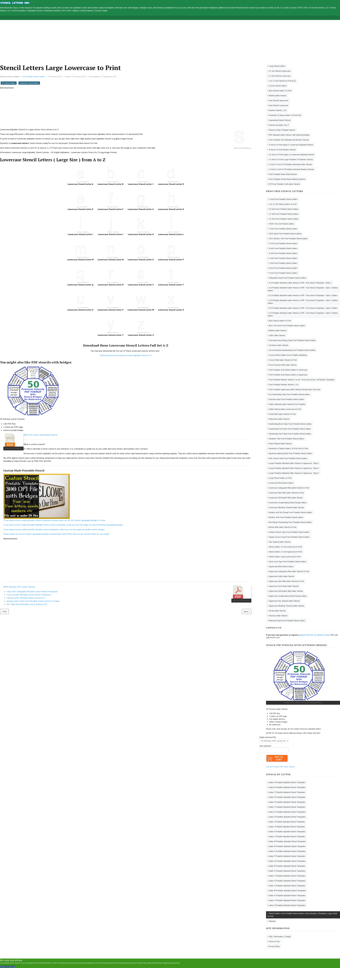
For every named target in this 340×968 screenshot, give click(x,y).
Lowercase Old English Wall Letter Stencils (286, 497)
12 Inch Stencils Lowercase (279, 76)
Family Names (86, 10)
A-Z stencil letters (8, 83)
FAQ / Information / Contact (280, 936)
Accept (12, 967)
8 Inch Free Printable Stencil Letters (283, 268)
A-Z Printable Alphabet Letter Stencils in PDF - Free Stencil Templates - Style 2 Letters (303, 295)
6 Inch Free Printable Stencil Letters (283, 258)
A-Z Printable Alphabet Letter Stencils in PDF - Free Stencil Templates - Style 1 (300, 283)
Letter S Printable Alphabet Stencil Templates (287, 871)
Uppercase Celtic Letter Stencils (281, 576)
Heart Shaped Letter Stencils (280, 443)
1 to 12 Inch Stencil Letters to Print (283, 204)
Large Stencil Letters (277, 66)
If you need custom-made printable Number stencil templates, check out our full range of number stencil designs (54, 529)
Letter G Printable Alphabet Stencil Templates (287, 812)
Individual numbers (52, 10)
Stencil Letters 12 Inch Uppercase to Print (285, 552)
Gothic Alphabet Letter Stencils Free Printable (287, 404)
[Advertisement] (79, 38)
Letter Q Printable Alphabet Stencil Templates (287, 861)
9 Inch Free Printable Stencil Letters (283, 273)
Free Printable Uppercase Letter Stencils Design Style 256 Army (294, 389)
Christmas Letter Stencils (278, 345)
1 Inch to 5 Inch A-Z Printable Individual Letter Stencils (290, 164)
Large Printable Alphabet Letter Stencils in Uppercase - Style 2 (294, 468)
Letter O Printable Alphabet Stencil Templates (287, 851)
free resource (26, 7)
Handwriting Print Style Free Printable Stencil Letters (290, 429)
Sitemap (272, 921)
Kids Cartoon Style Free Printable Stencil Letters (288, 458)
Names (76, 10)
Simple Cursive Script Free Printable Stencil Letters (289, 537)
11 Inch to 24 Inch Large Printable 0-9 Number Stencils (291, 159)
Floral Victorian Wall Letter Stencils (283, 365)
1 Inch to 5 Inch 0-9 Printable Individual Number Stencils (291, 169)
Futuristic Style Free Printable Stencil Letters (286, 399)
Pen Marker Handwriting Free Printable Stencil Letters (290, 522)
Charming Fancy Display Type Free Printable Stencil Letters (292, 340)
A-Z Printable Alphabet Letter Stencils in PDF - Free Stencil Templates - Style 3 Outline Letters (303, 314)
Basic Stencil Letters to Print (280, 320)
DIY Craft (66, 10)
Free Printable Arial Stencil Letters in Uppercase (288, 375)
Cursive (293, 7)
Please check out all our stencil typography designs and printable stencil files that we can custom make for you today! (56, 534)
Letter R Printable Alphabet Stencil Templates (287, 866)
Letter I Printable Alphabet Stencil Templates (287, 822)
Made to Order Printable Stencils (282, 130)
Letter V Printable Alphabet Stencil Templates (287, 885)
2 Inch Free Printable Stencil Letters (283, 228)
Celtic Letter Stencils (277, 335)
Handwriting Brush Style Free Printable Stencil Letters (290, 424)
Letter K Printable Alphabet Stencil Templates (287, 831)
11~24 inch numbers (17, 10)
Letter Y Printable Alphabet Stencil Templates (287, 900)
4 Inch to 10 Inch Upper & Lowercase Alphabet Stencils (291, 145)
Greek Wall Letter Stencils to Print (282, 414)
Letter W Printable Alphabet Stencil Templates (287, 890)
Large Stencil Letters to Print (280, 478)
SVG (305, 7)
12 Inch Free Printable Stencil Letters (284, 219)
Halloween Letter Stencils (279, 419)
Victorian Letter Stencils (278, 615)
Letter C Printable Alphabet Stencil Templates (287, 792)
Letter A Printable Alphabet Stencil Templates (287, 782)
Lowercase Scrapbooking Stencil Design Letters (288, 502)
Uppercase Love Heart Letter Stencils (284, 586)
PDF (300, 7)
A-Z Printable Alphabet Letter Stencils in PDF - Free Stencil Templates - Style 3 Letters (303, 308)
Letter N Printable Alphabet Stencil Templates (287, 846)
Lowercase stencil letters (29, 83)
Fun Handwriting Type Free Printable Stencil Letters (289, 394)
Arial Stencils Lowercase (278, 105)
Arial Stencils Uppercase (278, 100)
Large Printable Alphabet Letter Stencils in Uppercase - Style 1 (294, 463)
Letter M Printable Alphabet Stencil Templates (287, 841)
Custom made (101, 10)
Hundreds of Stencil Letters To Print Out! (285, 115)
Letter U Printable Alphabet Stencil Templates (287, 881)
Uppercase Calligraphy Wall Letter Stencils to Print (289, 571)
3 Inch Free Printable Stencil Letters (283, 243)
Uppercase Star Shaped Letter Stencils (284, 601)
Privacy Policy (274, 946)
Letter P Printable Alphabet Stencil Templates (287, 856)
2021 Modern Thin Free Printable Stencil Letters (288, 238)
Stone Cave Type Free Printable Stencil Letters (287, 561)
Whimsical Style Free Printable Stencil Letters (287, 620)
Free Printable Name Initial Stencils (283, 174)
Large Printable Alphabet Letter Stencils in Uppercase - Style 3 (294, 473)
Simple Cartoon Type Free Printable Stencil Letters (289, 532)
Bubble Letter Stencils (277, 95)
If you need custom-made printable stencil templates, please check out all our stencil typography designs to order (54, 520)
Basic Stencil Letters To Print (280, 90)
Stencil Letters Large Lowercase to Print (285, 556)
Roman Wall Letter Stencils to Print (282, 527)
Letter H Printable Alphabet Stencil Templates (287, 817)
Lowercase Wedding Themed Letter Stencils (286, 507)
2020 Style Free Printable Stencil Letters (285, 233)
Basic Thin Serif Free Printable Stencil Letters (287, 325)
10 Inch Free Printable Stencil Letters (284, 209)
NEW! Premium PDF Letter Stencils (19, 586)
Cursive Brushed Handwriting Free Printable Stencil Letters (292, 350)
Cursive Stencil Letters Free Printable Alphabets (288, 355)
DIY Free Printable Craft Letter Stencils (284, 184)
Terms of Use (274, 941)
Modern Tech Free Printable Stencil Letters (286, 517)
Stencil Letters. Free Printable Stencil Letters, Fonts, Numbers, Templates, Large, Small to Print (302, 914)
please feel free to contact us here (314, 635)
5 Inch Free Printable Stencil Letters (283, 253)
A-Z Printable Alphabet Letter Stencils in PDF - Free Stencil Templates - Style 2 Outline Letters (303, 301)
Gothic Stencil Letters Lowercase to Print (285, 409)
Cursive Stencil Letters (278, 86)
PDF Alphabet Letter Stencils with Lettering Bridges (289, 135)
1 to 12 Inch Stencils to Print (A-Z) (282, 81)
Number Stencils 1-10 (277, 110)
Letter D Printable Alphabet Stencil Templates (287, 797)
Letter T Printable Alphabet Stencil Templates (287, 876)
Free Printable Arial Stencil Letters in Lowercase (288, 370)
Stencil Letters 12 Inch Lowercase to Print (285, 547)
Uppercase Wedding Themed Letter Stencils (286, 606)
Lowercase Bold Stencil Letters (281, 483)
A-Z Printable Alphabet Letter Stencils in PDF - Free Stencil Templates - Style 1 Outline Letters (303, 289)
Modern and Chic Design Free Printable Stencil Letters (290, 512)
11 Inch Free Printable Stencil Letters (284, 214)
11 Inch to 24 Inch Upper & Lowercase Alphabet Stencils (291, 154)
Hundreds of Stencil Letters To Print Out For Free (288, 448)
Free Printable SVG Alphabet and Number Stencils (289, 140)
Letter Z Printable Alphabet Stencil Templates (287, 905)
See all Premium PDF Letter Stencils (280, 766)
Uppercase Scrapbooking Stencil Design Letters (288, 596)
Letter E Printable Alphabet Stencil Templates (287, 802)
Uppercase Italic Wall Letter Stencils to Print (286, 581)
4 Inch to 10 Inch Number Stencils (282, 149)
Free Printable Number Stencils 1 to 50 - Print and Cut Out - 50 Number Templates (302, 379)
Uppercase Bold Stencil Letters (281, 566)
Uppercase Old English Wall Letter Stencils (286, 591)
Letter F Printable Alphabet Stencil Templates (287, 807)
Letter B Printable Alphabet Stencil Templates (287, 787)
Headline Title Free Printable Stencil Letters (286, 438)
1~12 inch (284, 7)
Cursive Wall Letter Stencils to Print (283, 360)
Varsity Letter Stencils (277, 611)
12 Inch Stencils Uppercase (280, 71)
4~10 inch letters (316, 7)
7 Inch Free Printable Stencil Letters (283, 263)
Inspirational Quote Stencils (280, 120)
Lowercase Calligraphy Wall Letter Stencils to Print (289, 488)
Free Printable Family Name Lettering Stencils (287, 179)
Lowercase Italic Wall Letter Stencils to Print (286, 493)
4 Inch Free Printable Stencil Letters (283, 248)
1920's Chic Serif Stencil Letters (281, 224)
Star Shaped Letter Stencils (280, 542)
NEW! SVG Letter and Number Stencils (41, 434)
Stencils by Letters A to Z (279, 125)
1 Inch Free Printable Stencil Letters (283, 199)
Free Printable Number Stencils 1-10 (283, 384)
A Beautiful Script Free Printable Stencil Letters (287, 278)
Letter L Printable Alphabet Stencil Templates (287, 836)
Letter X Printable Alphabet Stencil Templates (287, 895)
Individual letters (35, 10)
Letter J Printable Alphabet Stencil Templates (287, 826)
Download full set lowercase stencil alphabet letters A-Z (126, 355)
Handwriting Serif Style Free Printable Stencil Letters (290, 434)
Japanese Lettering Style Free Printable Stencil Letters (290, 453)
